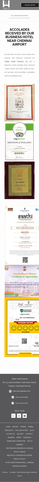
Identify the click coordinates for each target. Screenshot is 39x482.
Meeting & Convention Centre (19, 455)
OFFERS (23, 427)
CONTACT (29, 434)
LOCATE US (10, 434)
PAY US (29, 441)
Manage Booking (19, 466)
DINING (30, 427)
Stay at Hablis (19, 452)
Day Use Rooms (21, 430)
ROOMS (15, 427)
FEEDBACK (27, 437)
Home (8, 427)
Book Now (30, 5)
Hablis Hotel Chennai (13, 61)
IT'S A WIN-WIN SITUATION (19, 15)
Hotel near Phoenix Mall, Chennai (19, 462)
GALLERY (20, 434)
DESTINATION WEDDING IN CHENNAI (19, 448)
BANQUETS (9, 430)
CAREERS (19, 444)
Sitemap (5, 472)
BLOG (32, 430)
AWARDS (11, 437)
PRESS (19, 437)
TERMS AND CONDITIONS (16, 441)
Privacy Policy (19, 459)
